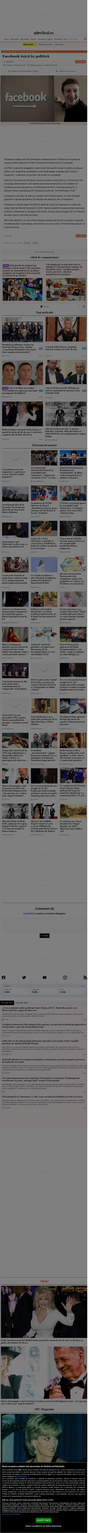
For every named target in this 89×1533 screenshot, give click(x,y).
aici (9, 1489)
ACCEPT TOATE (43, 1520)
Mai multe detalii (20, 1476)
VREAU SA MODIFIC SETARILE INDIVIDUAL (43, 1526)
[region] (43, 1497)
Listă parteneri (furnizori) (11, 1514)
